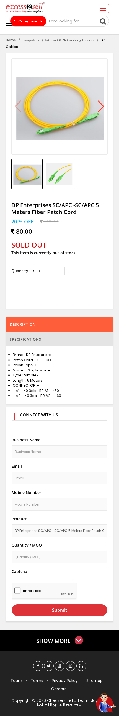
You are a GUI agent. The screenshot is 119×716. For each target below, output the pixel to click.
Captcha (19, 571)
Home (11, 40)
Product (19, 518)
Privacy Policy (65, 680)
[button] (101, 107)
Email (17, 466)
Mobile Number (26, 492)
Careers (58, 689)
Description (23, 324)
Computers (30, 40)
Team (16, 680)
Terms (37, 680)
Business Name (26, 439)
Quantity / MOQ (27, 545)
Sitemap (94, 680)
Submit (59, 610)
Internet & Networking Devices (69, 40)
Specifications (25, 339)
